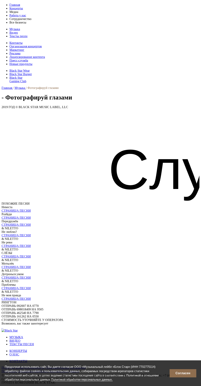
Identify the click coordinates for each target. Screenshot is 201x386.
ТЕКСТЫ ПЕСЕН (21, 344)
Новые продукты (20, 64)
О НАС (14, 354)
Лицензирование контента (27, 57)
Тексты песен (18, 36)
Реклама (14, 53)
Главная (14, 4)
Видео (13, 32)
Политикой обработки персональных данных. (82, 379)
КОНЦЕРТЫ (18, 351)
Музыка (14, 29)
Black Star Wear (19, 70)
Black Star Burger (20, 74)
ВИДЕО (14, 340)
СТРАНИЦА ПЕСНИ (16, 210)
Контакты (16, 42)
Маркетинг (16, 50)
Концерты (16, 8)
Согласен (182, 373)
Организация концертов (25, 46)
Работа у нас (17, 15)
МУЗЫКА (16, 337)
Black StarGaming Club (17, 79)
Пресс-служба (18, 60)
